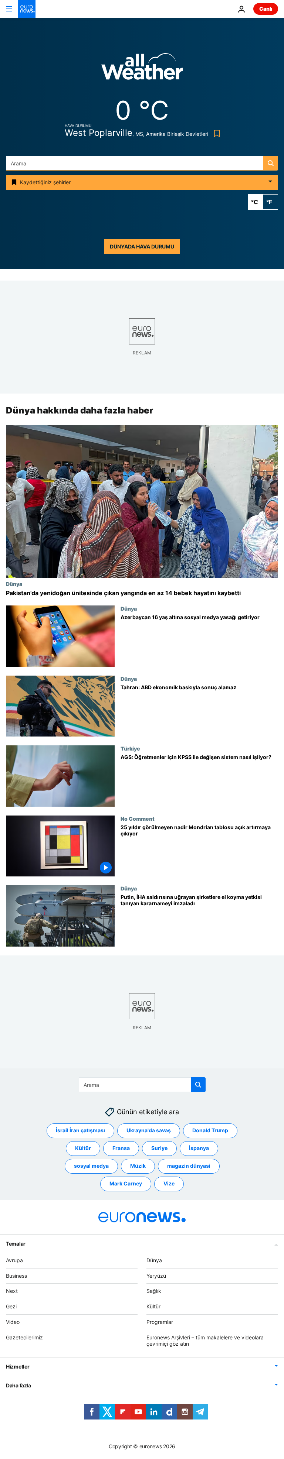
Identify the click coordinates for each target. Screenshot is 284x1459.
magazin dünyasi (188, 1166)
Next (12, 1291)
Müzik (138, 1166)
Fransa (121, 1148)
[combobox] (142, 163)
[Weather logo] (142, 69)
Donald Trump (210, 1130)
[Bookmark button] (215, 133)
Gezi (11, 1306)
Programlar (159, 1322)
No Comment (138, 818)
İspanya (199, 1148)
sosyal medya (91, 1166)
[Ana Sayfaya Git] (27, 9)
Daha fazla (18, 1386)
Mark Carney (125, 1184)
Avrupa (14, 1260)
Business (16, 1276)
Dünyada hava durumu (142, 246)
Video (13, 1322)
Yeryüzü (156, 1276)
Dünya (14, 584)
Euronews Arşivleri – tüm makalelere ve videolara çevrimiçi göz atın (205, 1340)
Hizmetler (17, 1367)
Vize (169, 1184)
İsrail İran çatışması (80, 1130)
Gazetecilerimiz (24, 1337)
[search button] (270, 163)
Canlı (265, 9)
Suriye (159, 1148)
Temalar (16, 1243)
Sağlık (153, 1291)
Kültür (83, 1148)
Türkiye (130, 748)
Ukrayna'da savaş (148, 1130)
